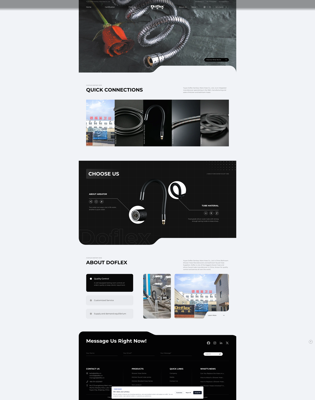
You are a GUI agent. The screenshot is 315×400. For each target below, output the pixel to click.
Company (173, 373)
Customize (179, 392)
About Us (183, 7)
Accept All (197, 392)
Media (172, 377)
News (193, 7)
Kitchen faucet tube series (141, 377)
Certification (110, 7)
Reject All (188, 392)
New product (136, 385)
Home (88, 7)
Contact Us (174, 381)
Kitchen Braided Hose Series (142, 381)
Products (132, 7)
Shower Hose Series (139, 373)
